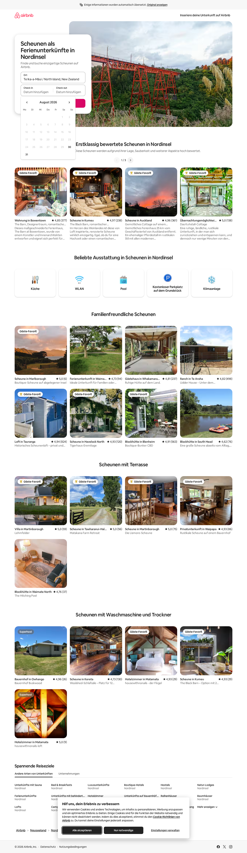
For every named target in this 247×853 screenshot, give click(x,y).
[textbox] (37, 92)
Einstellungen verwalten (165, 830)
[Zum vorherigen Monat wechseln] (27, 102)
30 (69, 147)
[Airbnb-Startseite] (24, 15)
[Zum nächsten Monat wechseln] (69, 102)
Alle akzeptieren (81, 830)
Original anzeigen (157, 4)
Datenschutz (48, 846)
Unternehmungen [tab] (69, 773)
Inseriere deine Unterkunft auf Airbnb (205, 15)
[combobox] (53, 79)
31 (26, 154)
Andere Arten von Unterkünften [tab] (34, 773)
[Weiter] (130, 160)
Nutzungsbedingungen (73, 846)
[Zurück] (117, 160)
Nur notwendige (123, 830)
